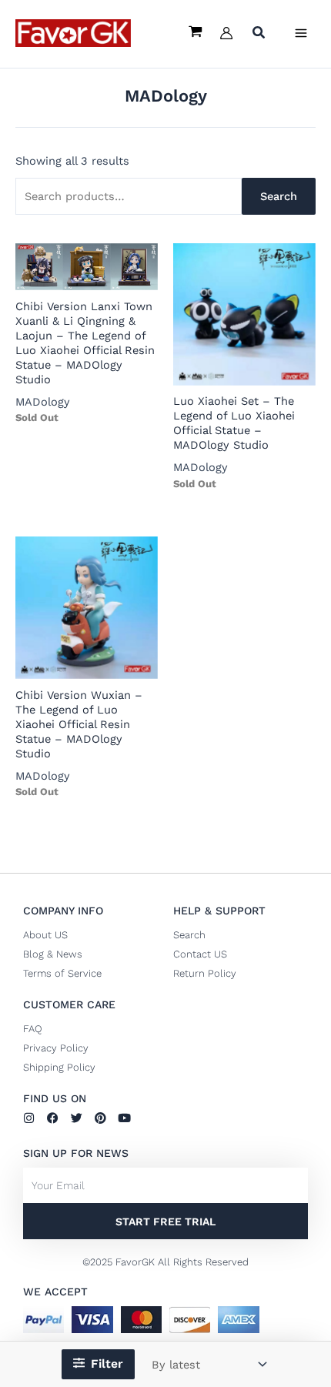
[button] (259, 34)
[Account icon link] (226, 33)
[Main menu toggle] (301, 33)
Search (278, 196)
